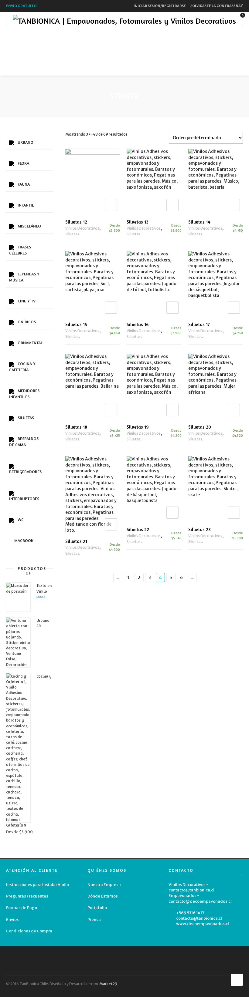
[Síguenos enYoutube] (138, 68)
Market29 (108, 984)
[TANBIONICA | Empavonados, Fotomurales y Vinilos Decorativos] (124, 21)
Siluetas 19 (138, 427)
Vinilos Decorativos (82, 228)
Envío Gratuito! (22, 6)
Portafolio (97, 907)
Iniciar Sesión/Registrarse (160, 6)
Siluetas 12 (76, 222)
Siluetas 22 (138, 529)
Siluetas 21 (76, 541)
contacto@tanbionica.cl (199, 918)
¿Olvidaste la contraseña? (216, 6)
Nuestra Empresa (104, 884)
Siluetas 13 (137, 222)
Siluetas (72, 234)
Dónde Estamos (102, 896)
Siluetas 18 (76, 427)
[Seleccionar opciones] (111, 205)
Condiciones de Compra (29, 931)
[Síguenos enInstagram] (129, 68)
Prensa (94, 919)
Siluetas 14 (199, 222)
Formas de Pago (21, 907)
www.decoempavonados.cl (202, 923)
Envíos (12, 919)
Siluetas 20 (199, 427)
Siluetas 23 (199, 529)
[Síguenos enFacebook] (119, 68)
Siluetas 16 (137, 324)
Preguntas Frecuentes (27, 896)
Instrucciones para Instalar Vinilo (37, 884)
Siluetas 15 (76, 324)
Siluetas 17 (199, 324)
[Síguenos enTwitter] (110, 68)
